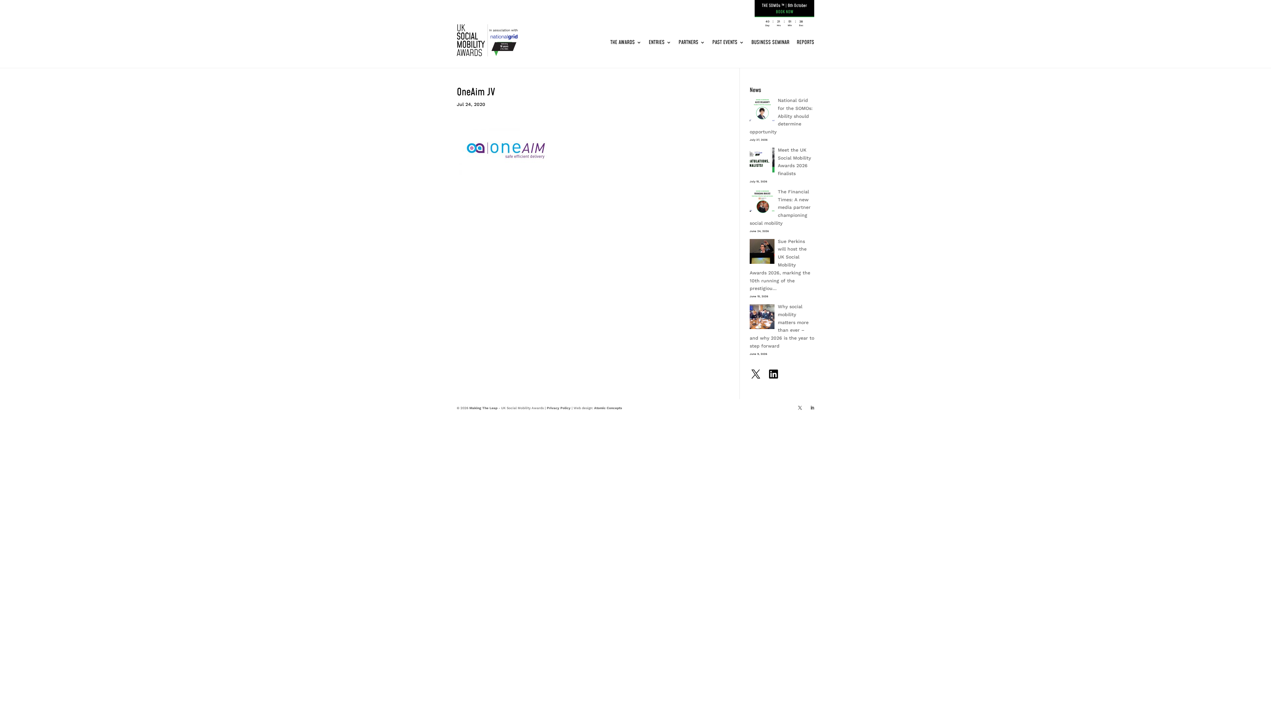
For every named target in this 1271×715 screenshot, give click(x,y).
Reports (805, 42)
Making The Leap (483, 408)
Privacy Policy (559, 408)
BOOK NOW (784, 12)
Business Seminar (770, 42)
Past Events (724, 42)
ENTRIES (657, 42)
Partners (688, 42)
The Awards (622, 42)
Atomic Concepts (608, 408)
